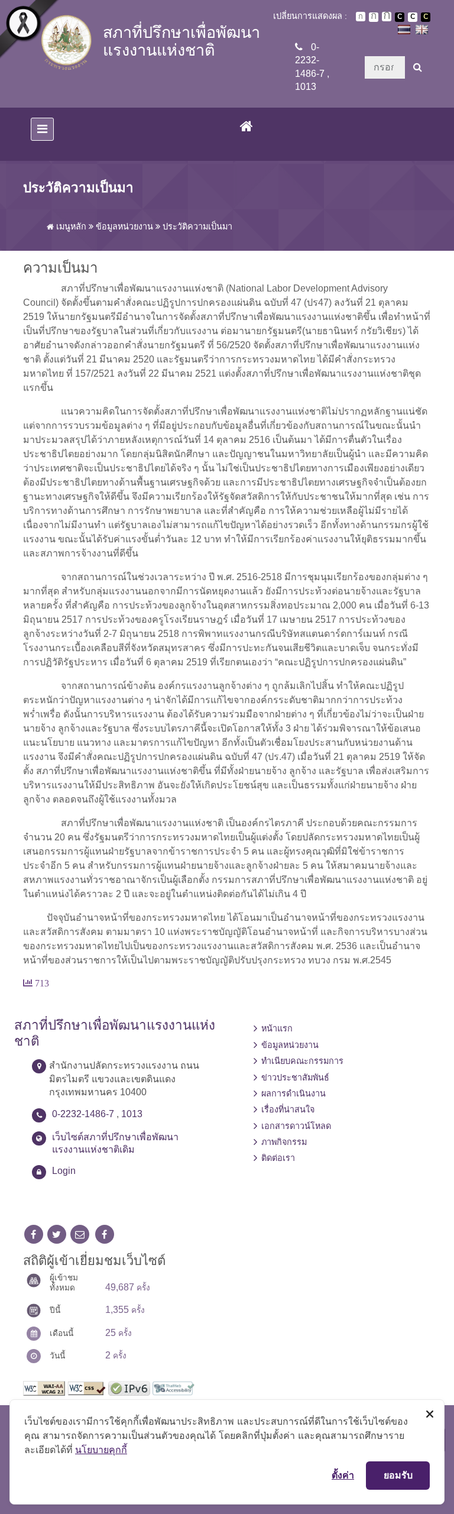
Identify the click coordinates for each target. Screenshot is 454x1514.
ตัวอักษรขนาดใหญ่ (386, 16)
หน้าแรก (277, 1028)
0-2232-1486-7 (310, 60)
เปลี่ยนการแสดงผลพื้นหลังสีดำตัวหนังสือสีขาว (399, 17)
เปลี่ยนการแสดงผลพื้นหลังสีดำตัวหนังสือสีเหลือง (425, 17)
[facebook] (33, 1235)
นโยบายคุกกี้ (101, 1449)
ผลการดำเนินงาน (293, 1093)
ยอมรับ (398, 1475)
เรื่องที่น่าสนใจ (287, 1109)
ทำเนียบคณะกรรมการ (302, 1061)
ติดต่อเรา (278, 1158)
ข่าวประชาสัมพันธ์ (295, 1077)
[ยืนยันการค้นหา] (417, 67)
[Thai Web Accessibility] (173, 1388)
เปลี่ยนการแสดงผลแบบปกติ (412, 17)
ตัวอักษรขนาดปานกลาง (373, 17)
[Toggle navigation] (42, 129)
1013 (305, 87)
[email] (79, 1235)
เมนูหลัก (70, 226)
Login (64, 1171)
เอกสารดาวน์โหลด (296, 1126)
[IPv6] (129, 1388)
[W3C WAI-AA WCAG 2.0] (44, 1388)
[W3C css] (86, 1388)
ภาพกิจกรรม (284, 1142)
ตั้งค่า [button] (343, 1475)
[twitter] (56, 1235)
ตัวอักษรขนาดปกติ (360, 16)
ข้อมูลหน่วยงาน (124, 226)
